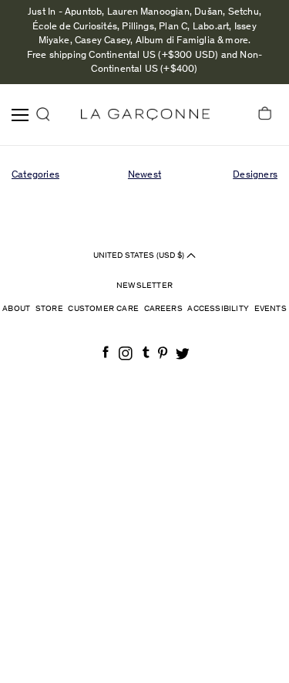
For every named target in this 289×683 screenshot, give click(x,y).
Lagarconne (145, 114)
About (16, 309)
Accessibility (218, 309)
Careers (163, 309)
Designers (255, 176)
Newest (144, 176)
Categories (35, 176)
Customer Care (103, 309)
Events (270, 309)
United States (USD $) (140, 255)
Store (49, 309)
